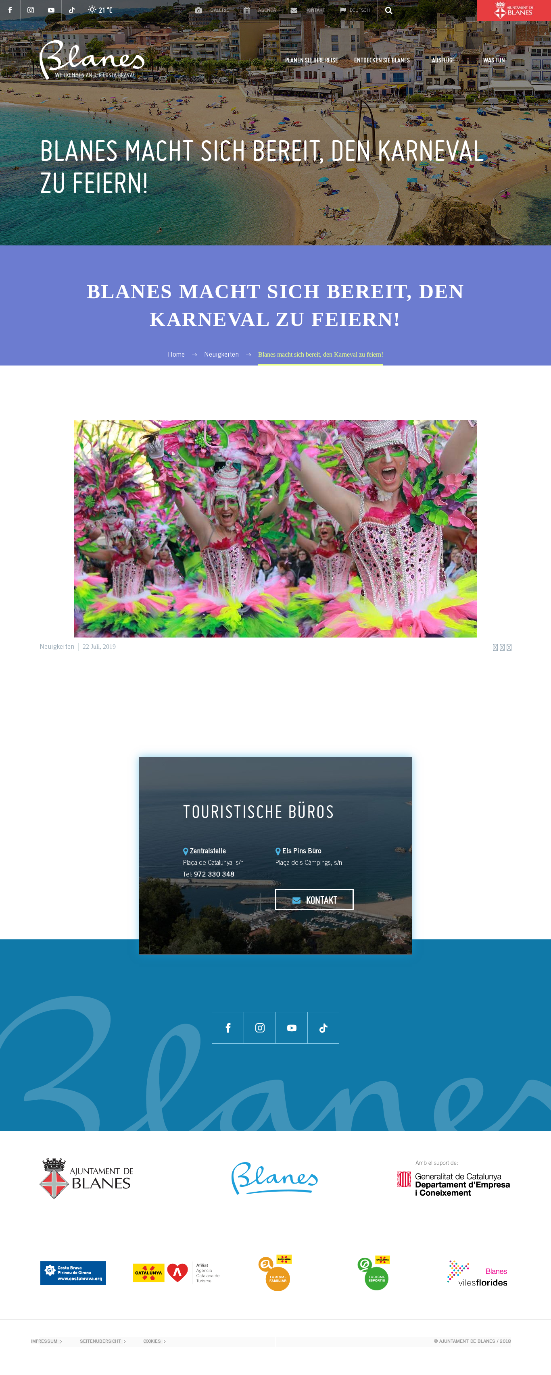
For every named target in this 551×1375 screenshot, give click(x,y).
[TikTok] (72, 10)
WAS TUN (494, 60)
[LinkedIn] (93, 681)
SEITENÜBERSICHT (100, 1342)
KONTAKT (320, 900)
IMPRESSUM (44, 1342)
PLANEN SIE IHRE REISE (311, 60)
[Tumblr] (81, 681)
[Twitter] (57, 681)
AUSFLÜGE (443, 60)
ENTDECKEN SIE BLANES (382, 60)
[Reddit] (105, 681)
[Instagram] (31, 10)
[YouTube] (51, 10)
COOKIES (152, 1342)
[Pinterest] (69, 681)
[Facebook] (10, 10)
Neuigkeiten (57, 647)
